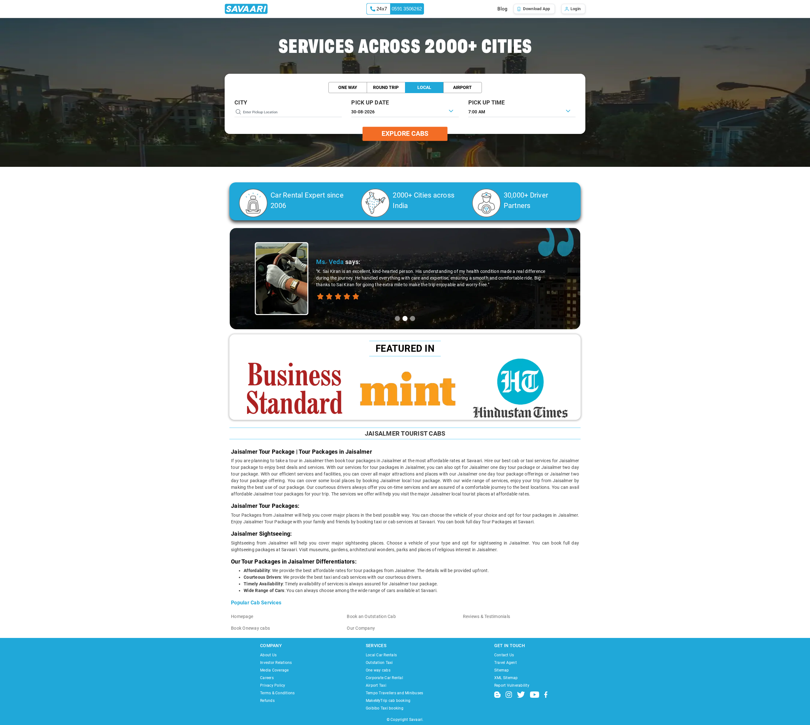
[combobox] (522, 111)
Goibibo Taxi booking (384, 708)
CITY (240, 102)
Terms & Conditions (277, 693)
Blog (502, 9)
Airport (462, 87)
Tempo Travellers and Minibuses (394, 693)
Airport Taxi (376, 685)
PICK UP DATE (370, 102)
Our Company (361, 628)
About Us (268, 655)
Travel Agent (505, 662)
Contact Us (504, 655)
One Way (347, 87)
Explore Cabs (405, 133)
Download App (536, 8)
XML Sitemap (506, 678)
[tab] (397, 318)
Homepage (242, 616)
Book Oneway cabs (250, 628)
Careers (267, 678)
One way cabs (378, 670)
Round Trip (386, 87)
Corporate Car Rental (384, 678)
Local (424, 87)
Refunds (267, 700)
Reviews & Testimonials (486, 616)
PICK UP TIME (486, 102)
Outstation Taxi (379, 662)
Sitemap (501, 670)
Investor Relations (276, 662)
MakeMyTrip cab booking (388, 700)
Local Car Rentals (381, 655)
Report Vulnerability (511, 685)
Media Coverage (274, 670)
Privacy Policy (272, 685)
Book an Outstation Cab (371, 616)
